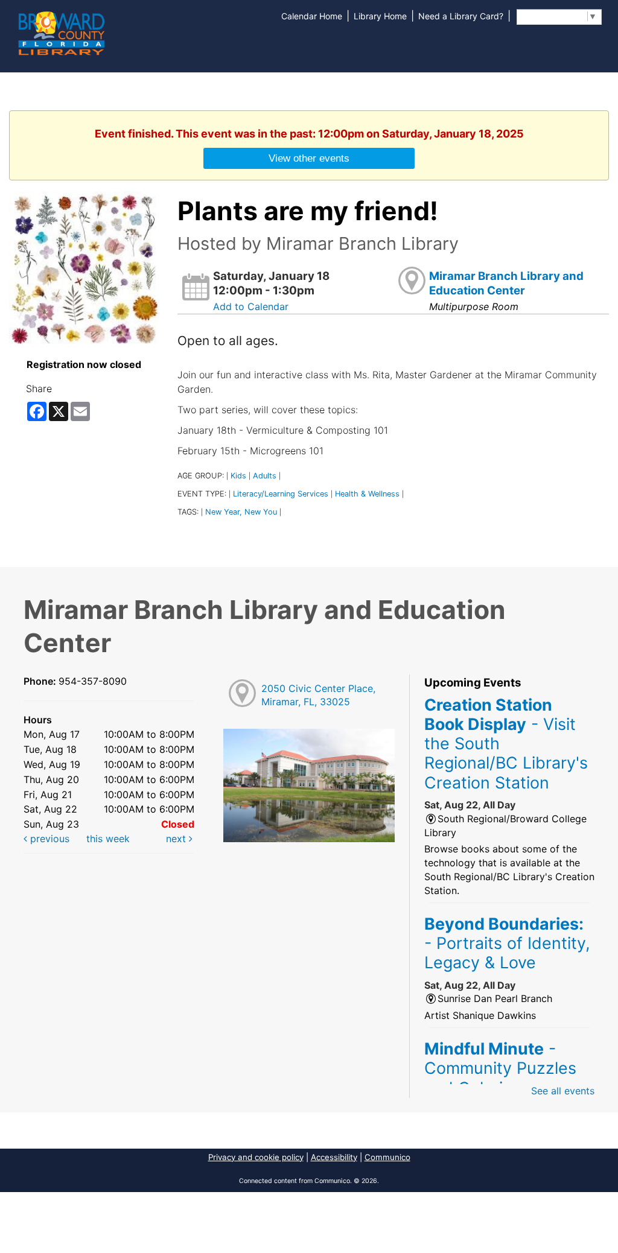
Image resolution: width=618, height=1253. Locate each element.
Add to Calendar (250, 306)
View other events (309, 158)
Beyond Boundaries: (507, 943)
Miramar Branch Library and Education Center (506, 283)
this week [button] (108, 839)
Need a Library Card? (460, 16)
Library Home (380, 16)
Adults (264, 475)
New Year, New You (241, 511)
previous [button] (48, 839)
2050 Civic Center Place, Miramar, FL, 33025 (318, 695)
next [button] (177, 839)
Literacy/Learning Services (280, 493)
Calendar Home (311, 16)
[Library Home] (61, 32)
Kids (238, 475)
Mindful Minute (500, 1068)
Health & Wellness (367, 493)
